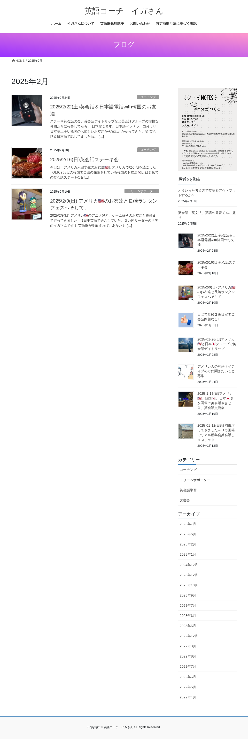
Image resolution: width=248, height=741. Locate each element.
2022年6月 (188, 677)
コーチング (148, 97)
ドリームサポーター (142, 191)
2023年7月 (188, 605)
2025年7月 (188, 524)
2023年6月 (188, 616)
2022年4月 (188, 697)
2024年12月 (189, 565)
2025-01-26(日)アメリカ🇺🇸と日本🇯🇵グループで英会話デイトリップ (216, 344)
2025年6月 (188, 534)
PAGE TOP (237, 714)
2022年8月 (188, 656)
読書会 (185, 500)
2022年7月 (188, 666)
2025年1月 (188, 554)
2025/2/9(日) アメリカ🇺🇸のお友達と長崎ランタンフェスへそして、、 (216, 292)
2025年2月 (188, 544)
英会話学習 (188, 490)
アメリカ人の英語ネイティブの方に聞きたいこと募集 (216, 371)
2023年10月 (189, 585)
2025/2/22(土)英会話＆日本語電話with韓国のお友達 (216, 240)
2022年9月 (188, 646)
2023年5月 (188, 626)
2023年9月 (188, 595)
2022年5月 (188, 687)
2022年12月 (189, 636)
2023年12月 (189, 575)
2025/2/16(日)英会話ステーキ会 (84, 159)
